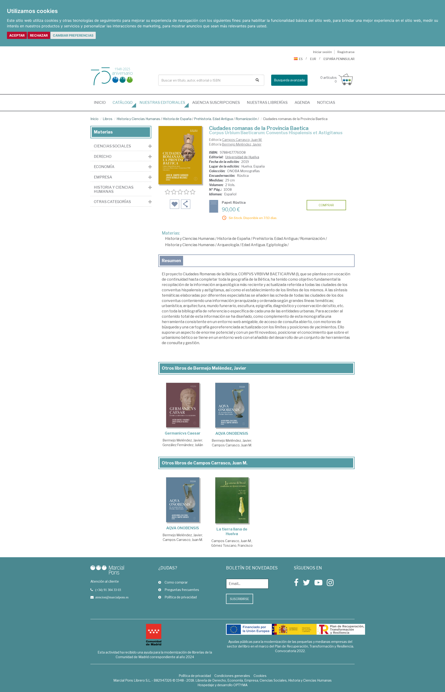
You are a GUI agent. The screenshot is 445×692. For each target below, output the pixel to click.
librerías (267, 102)
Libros (107, 119)
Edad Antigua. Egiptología (264, 245)
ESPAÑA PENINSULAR (339, 59)
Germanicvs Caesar (182, 433)
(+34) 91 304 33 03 (108, 589)
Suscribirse (239, 599)
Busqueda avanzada (289, 80)
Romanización (246, 119)
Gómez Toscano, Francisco (232, 545)
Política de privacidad (181, 597)
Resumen (171, 260)
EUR (313, 59)
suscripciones (216, 102)
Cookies (260, 676)
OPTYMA (240, 685)
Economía (104, 167)
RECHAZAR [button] (39, 35)
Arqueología (228, 245)
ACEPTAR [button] (17, 35)
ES (301, 59)
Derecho (102, 157)
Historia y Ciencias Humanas (138, 119)
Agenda (302, 102)
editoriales (162, 102)
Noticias (326, 102)
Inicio (101, 102)
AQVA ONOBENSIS (231, 433)
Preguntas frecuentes (182, 590)
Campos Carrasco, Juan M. (242, 140)
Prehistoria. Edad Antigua (213, 119)
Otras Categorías (112, 202)
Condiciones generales (232, 676)
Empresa (103, 177)
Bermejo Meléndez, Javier (241, 144)
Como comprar (176, 582)
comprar (326, 205)
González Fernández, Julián (182, 445)
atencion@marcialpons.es (111, 597)
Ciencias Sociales (112, 146)
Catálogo (123, 102)
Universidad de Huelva (242, 157)
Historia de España (177, 119)
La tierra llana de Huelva (231, 531)
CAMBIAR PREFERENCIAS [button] (73, 35)
